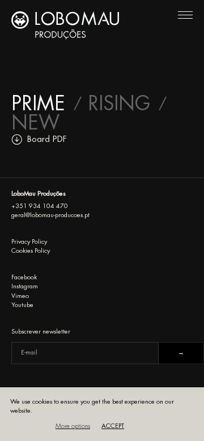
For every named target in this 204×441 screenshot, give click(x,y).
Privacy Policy (29, 242)
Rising (119, 104)
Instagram (24, 286)
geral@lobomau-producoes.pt (50, 215)
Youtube (22, 305)
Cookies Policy (30, 251)
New (35, 123)
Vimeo (20, 296)
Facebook (24, 277)
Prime (38, 104)
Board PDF (47, 139)
